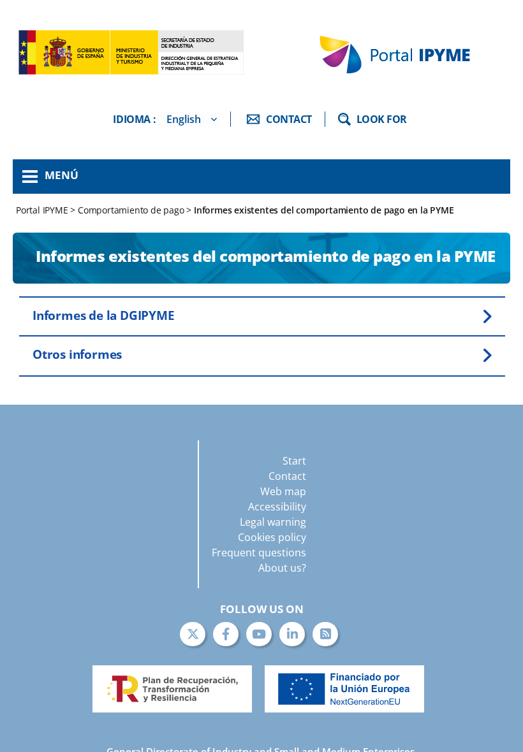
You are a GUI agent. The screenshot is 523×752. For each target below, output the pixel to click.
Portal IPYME (43, 210)
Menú (61, 175)
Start (294, 461)
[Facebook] (226, 634)
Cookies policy (272, 537)
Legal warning (273, 522)
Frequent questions (259, 553)
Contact (287, 476)
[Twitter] (192, 634)
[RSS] (325, 634)
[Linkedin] (292, 634)
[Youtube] (259, 634)
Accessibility (277, 507)
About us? (282, 568)
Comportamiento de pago (131, 210)
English (183, 119)
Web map (283, 491)
